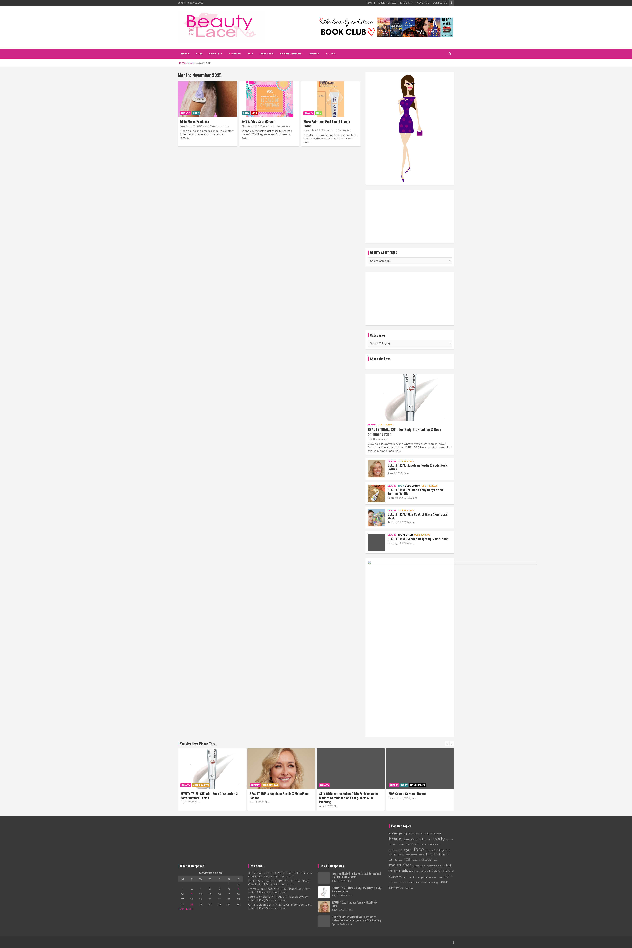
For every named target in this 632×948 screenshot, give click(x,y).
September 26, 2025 (399, 497)
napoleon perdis (418, 871)
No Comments (220, 126)
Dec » (189, 908)
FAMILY (314, 53)
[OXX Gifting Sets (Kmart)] (269, 99)
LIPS (254, 113)
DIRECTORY (406, 2)
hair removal (396, 854)
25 (191, 904)
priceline (426, 877)
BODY (196, 113)
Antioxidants (415, 833)
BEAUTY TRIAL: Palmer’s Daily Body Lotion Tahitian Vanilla (415, 491)
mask (435, 860)
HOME (185, 53)
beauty (395, 839)
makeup (425, 859)
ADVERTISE (423, 2)
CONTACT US (440, 2)
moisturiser (400, 865)
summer (406, 882)
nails (403, 870)
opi (405, 877)
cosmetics (395, 850)
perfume (414, 877)
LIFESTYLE (266, 53)
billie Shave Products (194, 121)
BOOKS (330, 53)
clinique (423, 844)
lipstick (415, 860)
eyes (408, 849)
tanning (433, 882)
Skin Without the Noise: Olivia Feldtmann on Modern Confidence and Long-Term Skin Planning (279, 797)
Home (369, 2)
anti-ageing (398, 833)
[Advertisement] (410, 216)
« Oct (181, 908)
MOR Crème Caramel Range (337, 793)
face (419, 849)
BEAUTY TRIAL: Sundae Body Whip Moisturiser (418, 538)
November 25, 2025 (191, 126)
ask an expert (432, 833)
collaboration (434, 844)
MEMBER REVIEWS (386, 2)
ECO (250, 53)
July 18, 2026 (339, 881)
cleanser (412, 844)
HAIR (199, 53)
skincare (393, 882)
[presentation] (447, 743)
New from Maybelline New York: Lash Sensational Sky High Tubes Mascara (356, 875)
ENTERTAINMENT (291, 53)
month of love (418, 866)
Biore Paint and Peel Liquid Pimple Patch (326, 123)
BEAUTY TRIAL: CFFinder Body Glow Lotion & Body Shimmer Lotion (404, 432)
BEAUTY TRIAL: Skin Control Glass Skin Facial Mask (418, 516)
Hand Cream (348, 785)
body (439, 839)
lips (406, 859)
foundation (431, 850)
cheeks (401, 844)
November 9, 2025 (314, 130)
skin (448, 876)
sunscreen (421, 882)
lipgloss (398, 860)
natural (435, 870)
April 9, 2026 (257, 806)
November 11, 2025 (253, 126)
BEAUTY (214, 53)
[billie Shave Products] (207, 99)
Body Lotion (412, 486)
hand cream (411, 855)
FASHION (235, 53)
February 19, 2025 (398, 522)
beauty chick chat (418, 839)
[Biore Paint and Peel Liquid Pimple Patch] (331, 99)
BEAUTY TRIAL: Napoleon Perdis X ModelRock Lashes (417, 467)
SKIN (318, 113)
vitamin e (409, 888)
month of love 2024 (436, 866)
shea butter (437, 877)
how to (422, 855)
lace (207, 126)
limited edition (435, 854)
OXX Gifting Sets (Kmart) (259, 121)
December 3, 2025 (329, 798)
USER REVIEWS (386, 424)
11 (192, 894)
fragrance (444, 850)
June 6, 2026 (395, 473)
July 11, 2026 (375, 439)
